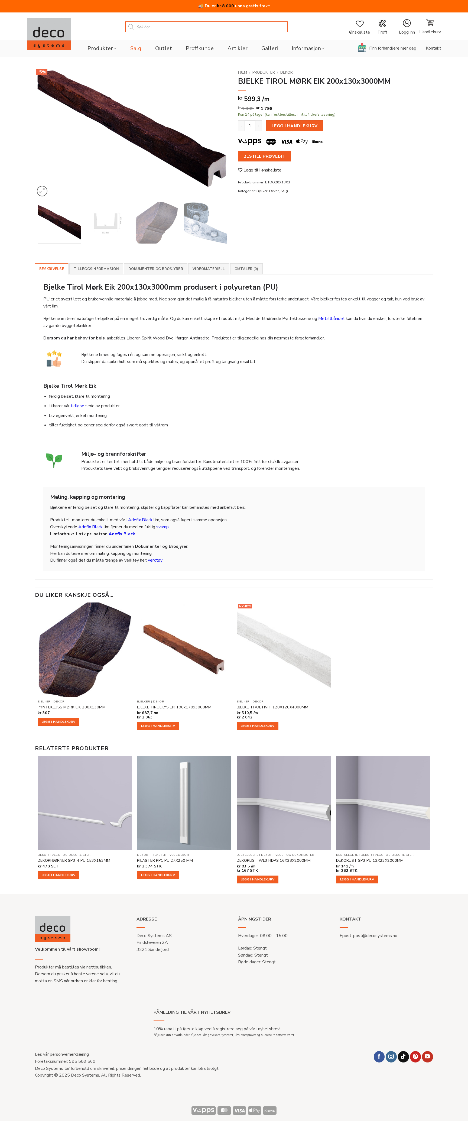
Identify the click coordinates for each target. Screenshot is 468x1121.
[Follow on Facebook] (379, 1056)
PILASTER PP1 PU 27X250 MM (165, 860)
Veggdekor (179, 855)
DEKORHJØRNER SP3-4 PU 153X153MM (74, 860)
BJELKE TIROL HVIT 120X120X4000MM (272, 707)
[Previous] (46, 133)
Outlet (163, 48)
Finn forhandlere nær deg (392, 48)
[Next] (219, 133)
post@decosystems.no (375, 936)
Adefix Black (140, 520)
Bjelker (262, 191)
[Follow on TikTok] (403, 1056)
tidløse (77, 406)
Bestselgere (247, 855)
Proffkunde (200, 48)
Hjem (242, 72)
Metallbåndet (331, 319)
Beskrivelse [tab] (51, 269)
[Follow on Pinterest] (415, 1056)
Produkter (100, 48)
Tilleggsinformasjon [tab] (96, 269)
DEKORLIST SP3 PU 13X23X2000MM (370, 860)
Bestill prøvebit (264, 156)
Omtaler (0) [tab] (246, 269)
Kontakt (433, 48)
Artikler (237, 48)
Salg (135, 48)
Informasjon (306, 48)
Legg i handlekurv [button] (59, 722)
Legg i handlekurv (295, 126)
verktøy (155, 560)
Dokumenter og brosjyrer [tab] (155, 269)
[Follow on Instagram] (391, 1056)
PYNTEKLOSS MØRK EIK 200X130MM (72, 707)
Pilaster (159, 855)
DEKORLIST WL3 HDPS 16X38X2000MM (274, 860)
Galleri (269, 48)
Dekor (286, 72)
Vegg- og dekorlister (71, 855)
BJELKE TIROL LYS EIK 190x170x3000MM (174, 707)
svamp (162, 527)
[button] (407, 27)
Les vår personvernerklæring (62, 1054)
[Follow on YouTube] (427, 1056)
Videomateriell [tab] (209, 269)
